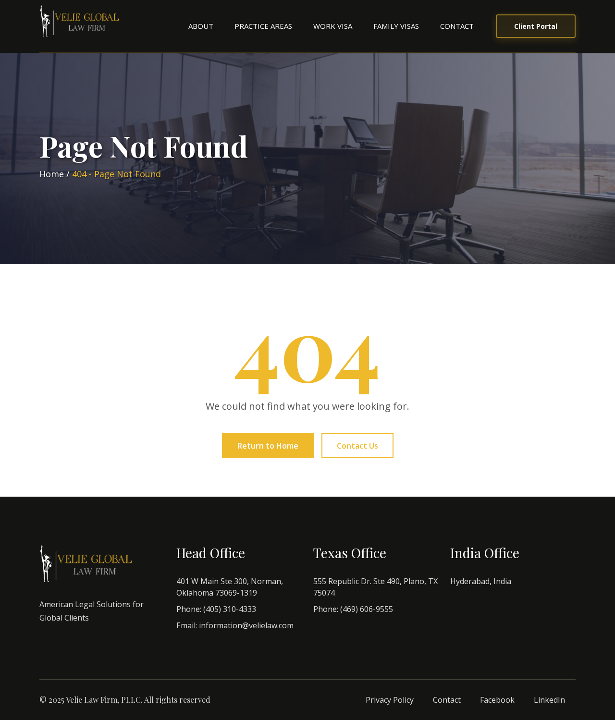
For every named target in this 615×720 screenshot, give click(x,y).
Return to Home (267, 445)
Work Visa (332, 26)
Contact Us (357, 445)
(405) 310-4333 (229, 609)
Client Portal (535, 26)
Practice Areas (263, 26)
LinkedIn (549, 700)
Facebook (497, 700)
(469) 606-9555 (366, 609)
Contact (457, 26)
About (200, 26)
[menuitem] (201, 26)
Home (51, 174)
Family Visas (396, 26)
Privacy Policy (390, 700)
